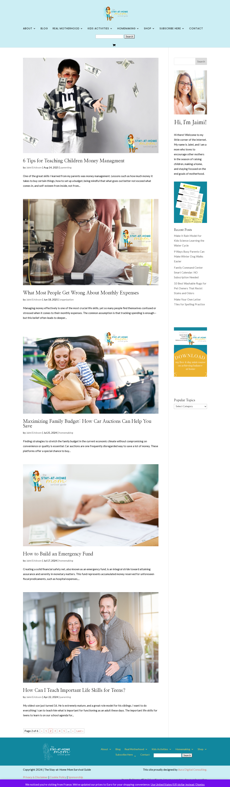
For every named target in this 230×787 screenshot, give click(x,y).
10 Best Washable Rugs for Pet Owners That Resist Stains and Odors (190, 288)
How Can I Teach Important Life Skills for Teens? (74, 690)
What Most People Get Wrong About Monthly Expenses (81, 293)
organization (67, 299)
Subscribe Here (170, 28)
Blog (44, 28)
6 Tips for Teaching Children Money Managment (74, 161)
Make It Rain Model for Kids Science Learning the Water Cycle (189, 240)
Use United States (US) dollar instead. (173, 784)
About (27, 28)
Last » (79, 730)
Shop (147, 28)
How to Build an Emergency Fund (58, 554)
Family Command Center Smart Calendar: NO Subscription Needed (188, 272)
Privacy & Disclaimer (35, 777)
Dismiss (200, 784)
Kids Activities (98, 28)
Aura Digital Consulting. (192, 769)
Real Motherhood (66, 28)
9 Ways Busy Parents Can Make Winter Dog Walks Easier (189, 256)
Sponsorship (75, 777)
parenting (66, 167)
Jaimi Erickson (34, 167)
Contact (196, 28)
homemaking (66, 432)
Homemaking (126, 28)
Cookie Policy (58, 777)
